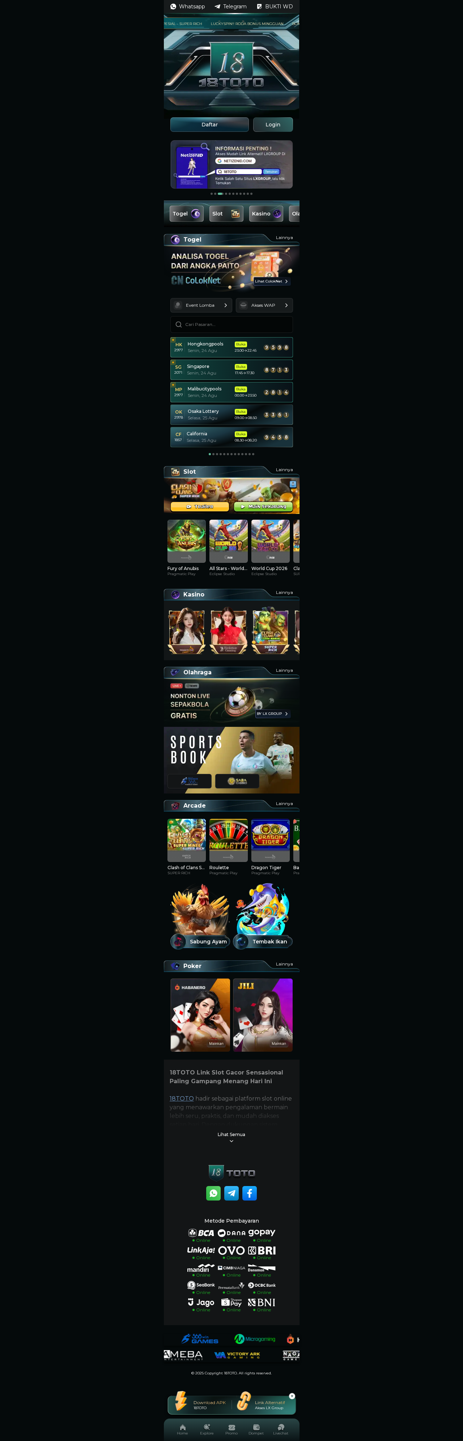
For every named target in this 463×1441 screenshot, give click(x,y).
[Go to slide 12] (250, 454)
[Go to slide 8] (240, 194)
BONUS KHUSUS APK (288, 23)
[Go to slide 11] (251, 194)
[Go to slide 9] (244, 194)
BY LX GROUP (269, 713)
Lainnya (284, 237)
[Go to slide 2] (215, 194)
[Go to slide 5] (230, 194)
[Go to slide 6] (233, 194)
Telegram (235, 6)
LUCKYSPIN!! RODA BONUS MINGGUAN (224, 23)
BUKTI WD (279, 6)
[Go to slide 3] (219, 194)
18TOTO (182, 1098)
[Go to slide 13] (253, 454)
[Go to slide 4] (224, 194)
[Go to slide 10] (248, 194)
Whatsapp (192, 6)
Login (273, 124)
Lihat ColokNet (268, 281)
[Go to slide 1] (212, 194)
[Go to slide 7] (237, 194)
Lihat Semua (231, 1134)
